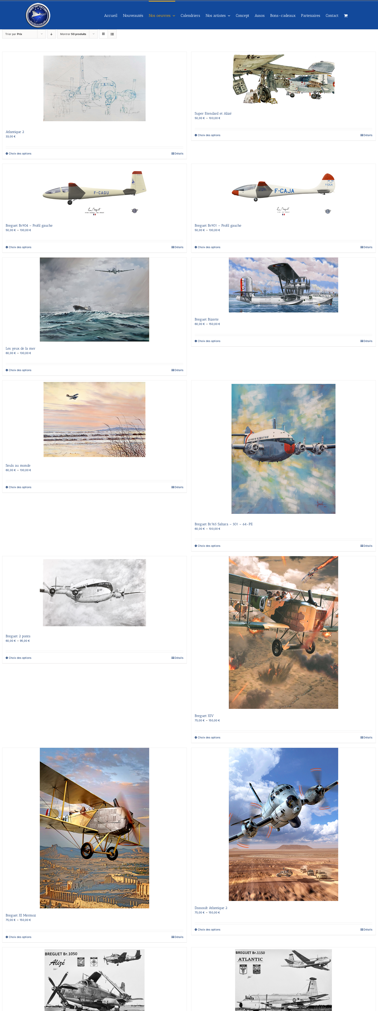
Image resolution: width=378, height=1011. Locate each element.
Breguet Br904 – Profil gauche (29, 225)
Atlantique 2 (15, 132)
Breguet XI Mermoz (21, 915)
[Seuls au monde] (94, 419)
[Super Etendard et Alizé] (283, 79)
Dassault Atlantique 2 (211, 908)
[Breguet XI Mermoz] (94, 828)
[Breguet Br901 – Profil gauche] (283, 191)
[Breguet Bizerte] (283, 285)
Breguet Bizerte (207, 319)
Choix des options (20, 153)
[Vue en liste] (112, 34)
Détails (179, 153)
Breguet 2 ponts (18, 636)
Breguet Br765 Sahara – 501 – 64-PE (224, 524)
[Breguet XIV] (283, 632)
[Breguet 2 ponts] (94, 592)
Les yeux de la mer (20, 348)
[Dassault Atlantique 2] (283, 824)
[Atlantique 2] (94, 88)
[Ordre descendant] (51, 34)
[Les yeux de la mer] (94, 300)
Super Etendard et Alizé (213, 113)
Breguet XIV (204, 716)
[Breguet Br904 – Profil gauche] (94, 191)
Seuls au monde (18, 465)
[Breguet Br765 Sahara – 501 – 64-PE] (283, 448)
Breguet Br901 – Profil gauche (218, 225)
